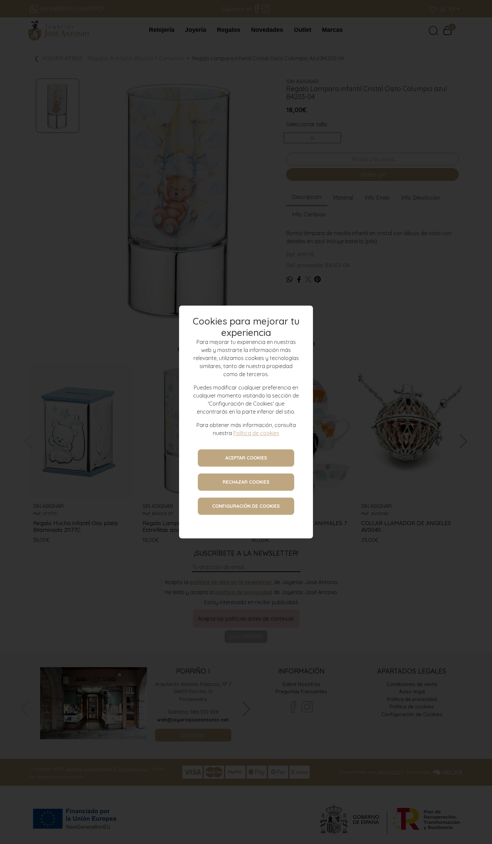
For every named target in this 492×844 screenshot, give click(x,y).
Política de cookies (256, 433)
